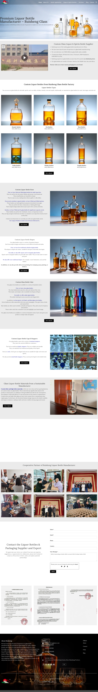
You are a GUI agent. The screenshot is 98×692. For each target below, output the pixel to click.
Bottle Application (56, 2)
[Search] (96, 2)
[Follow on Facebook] (43, 664)
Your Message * (54, 551)
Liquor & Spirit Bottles (69, 2)
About (84, 643)
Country (52, 546)
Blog (87, 2)
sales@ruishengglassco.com (52, 643)
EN (64, 664)
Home (40, 2)
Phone (51, 540)
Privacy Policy (52, 682)
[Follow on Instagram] (46, 664)
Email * (52, 535)
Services (81, 2)
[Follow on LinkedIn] (51, 664)
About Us (45, 2)
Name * (52, 529)
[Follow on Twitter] (48, 664)
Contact (92, 2)
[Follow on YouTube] (54, 664)
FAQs (84, 649)
